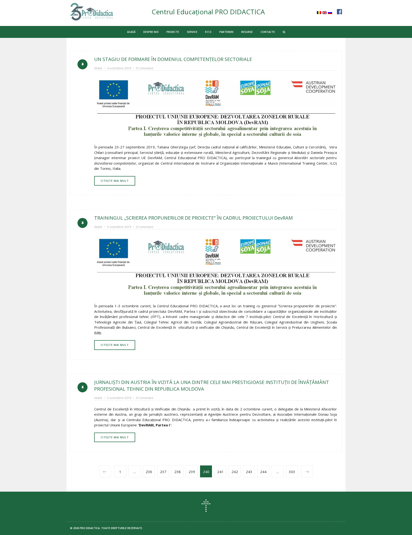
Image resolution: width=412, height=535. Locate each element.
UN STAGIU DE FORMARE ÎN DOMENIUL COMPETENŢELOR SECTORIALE (173, 59)
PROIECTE (172, 32)
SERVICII (192, 32)
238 (177, 471)
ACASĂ (131, 32)
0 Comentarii (144, 68)
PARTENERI (226, 32)
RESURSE (247, 32)
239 (192, 471)
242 (235, 471)
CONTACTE (268, 32)
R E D (208, 32)
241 (220, 471)
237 (163, 471)
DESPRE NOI (151, 32)
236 (149, 471)
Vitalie (98, 68)
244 (263, 471)
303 (292, 471)
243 (249, 471)
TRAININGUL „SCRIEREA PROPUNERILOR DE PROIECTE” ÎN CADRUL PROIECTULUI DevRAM (193, 218)
